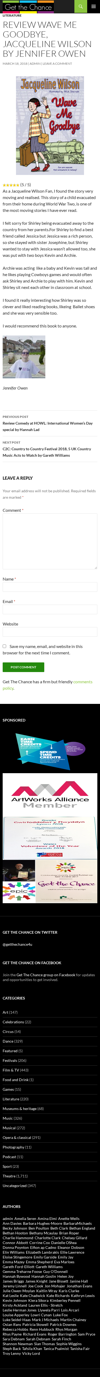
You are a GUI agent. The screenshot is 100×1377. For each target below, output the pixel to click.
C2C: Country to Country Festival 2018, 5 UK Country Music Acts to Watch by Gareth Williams (47, 448)
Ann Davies (12, 1223)
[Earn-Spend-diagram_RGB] (50, 751)
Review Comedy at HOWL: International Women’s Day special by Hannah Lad (48, 423)
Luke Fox (60, 1315)
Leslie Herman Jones (20, 1310)
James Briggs (13, 1281)
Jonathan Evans (79, 1286)
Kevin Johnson (15, 1300)
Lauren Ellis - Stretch (46, 1305)
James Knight (36, 1281)
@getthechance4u (17, 944)
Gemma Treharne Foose (22, 1271)
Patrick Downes (63, 1324)
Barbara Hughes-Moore (42, 1223)
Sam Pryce (86, 1334)
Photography (13, 1147)
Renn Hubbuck (42, 1329)
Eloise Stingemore (17, 1257)
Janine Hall (79, 1281)
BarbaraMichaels (77, 1223)
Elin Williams (14, 1252)
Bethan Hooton (15, 1233)
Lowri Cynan (41, 1315)
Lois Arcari (70, 1310)
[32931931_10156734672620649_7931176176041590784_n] (50, 837)
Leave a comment (57, 64)
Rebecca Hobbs (15, 1329)
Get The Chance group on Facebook (46, 974)
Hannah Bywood (16, 1276)
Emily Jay (65, 1257)
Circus (8, 1031)
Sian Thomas (44, 1343)
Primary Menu (93, 6)
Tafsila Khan (32, 1348)
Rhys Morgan (66, 1329)
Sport (7, 1166)
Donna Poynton (16, 1247)
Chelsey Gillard (74, 1237)
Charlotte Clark (48, 1237)
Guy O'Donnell (55, 1271)
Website (10, 623)
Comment (13, 510)
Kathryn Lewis (83, 1295)
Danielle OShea (64, 1242)
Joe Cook (35, 1286)
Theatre (9, 1176)
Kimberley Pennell (65, 1300)
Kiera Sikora (38, 1300)
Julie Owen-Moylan (19, 1290)
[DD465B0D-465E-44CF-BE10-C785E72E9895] (50, 881)
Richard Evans (34, 1334)
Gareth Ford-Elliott (18, 1266)
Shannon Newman (18, 1343)
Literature (12, 15)
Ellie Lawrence (72, 1252)
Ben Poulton (39, 1228)
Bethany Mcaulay (43, 1233)
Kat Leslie (11, 1295)
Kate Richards (58, 1295)
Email (9, 601)
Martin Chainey (73, 1319)
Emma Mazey (14, 1262)
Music (8, 1118)
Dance (8, 1041)
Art (5, 1012)
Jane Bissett (58, 1281)
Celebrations (13, 1022)
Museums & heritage (20, 1108)
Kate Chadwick (32, 1295)
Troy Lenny (12, 1353)
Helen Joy (65, 1276)
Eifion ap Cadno (43, 1247)
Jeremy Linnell (15, 1286)
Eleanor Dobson (71, 1247)
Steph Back (12, 1348)
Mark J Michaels (45, 1319)
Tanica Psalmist (56, 1348)
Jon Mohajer (55, 1286)
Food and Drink (16, 1079)
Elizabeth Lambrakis (42, 1252)
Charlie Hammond (18, 1237)
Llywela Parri (49, 1310)
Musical (9, 1128)
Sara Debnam (14, 1339)
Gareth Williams (49, 1266)
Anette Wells (68, 1218)
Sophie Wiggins (69, 1343)
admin (35, 64)
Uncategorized (15, 1185)
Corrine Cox (39, 1242)
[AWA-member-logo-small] (50, 794)
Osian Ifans (12, 1324)
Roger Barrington (62, 1334)
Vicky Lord (31, 1353)
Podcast (9, 1156)
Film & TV (11, 1070)
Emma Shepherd (39, 1262)
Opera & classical (17, 1137)
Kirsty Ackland (15, 1305)
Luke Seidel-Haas (17, 1319)
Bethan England (82, 1228)
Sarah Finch (61, 1339)
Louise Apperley (16, 1315)
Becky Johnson (15, 1228)
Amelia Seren (25, 1218)
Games (8, 1089)
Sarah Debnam (38, 1339)
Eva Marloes (64, 1262)
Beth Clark (59, 1228)
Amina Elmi (47, 1218)
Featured (10, 1050)
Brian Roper (69, 1233)
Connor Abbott (15, 1242)
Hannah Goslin (43, 1276)
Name (9, 578)
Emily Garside (45, 1257)
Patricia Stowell (35, 1324)
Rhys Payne (12, 1334)
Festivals (10, 1060)
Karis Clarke (69, 1290)
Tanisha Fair (80, 1348)
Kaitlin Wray (46, 1290)
